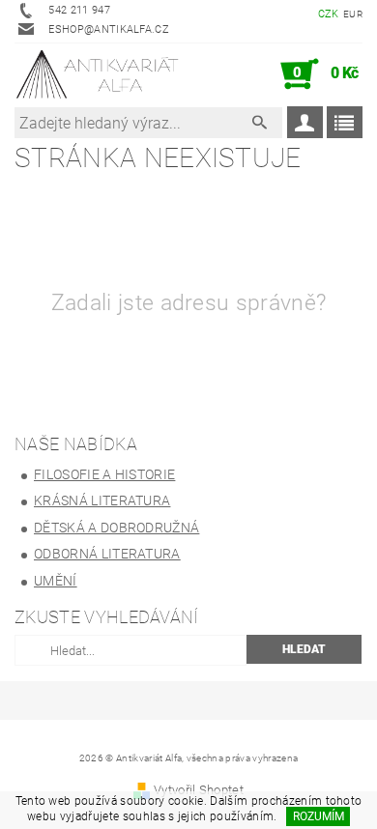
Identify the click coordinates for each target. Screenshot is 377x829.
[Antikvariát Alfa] (98, 74)
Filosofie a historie (104, 474)
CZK (328, 14)
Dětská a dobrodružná (116, 527)
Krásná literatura (102, 500)
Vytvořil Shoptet (199, 790)
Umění (55, 580)
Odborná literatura (107, 553)
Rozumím (318, 816)
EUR (352, 14)
